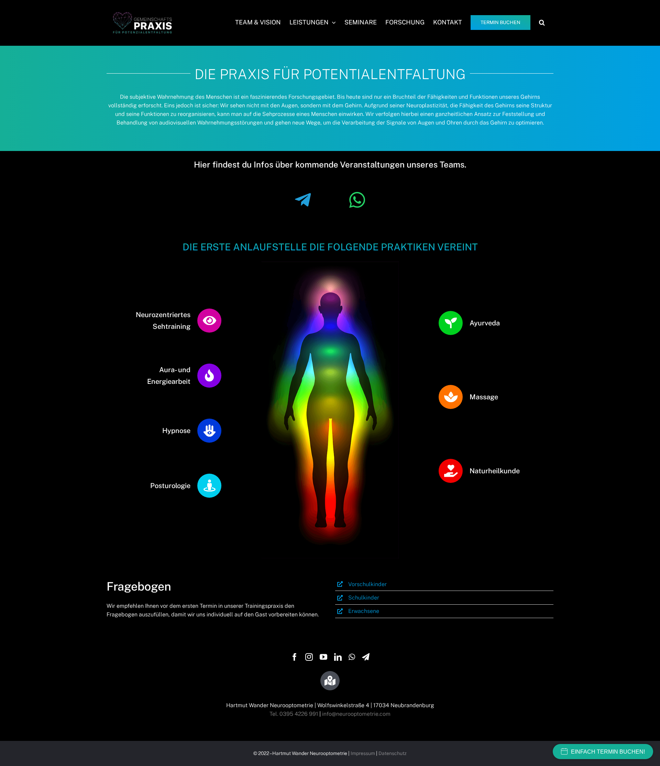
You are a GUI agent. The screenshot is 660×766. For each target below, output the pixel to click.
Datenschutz (392, 753)
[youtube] (323, 657)
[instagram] (309, 657)
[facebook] (294, 657)
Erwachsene (363, 611)
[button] (542, 22)
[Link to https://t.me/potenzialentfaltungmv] (303, 200)
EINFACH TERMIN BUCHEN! (608, 752)
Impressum (363, 753)
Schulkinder (363, 597)
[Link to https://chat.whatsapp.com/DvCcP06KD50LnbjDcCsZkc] (357, 200)
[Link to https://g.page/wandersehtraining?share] (330, 680)
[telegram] (366, 657)
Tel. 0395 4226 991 (294, 714)
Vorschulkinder (367, 584)
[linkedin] (338, 657)
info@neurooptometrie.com (356, 714)
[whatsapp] (352, 657)
